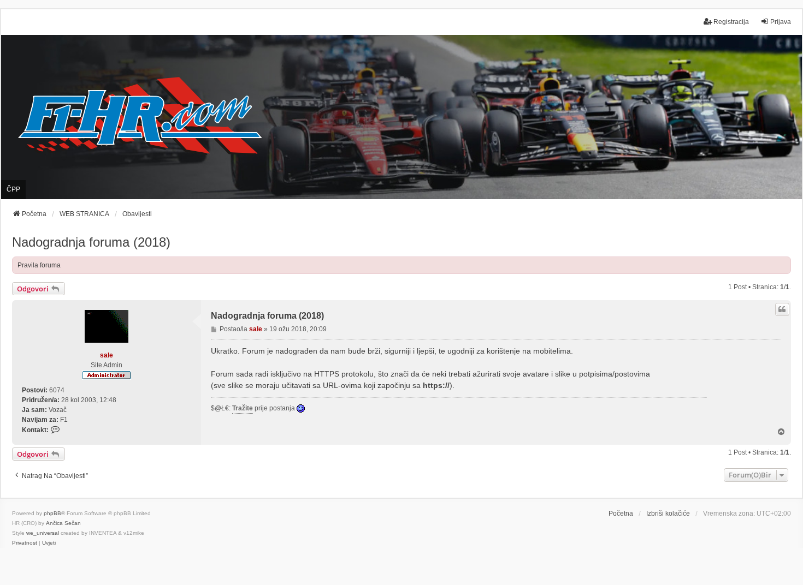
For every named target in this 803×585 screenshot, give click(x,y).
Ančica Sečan (63, 523)
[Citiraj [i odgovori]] (782, 309)
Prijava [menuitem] (780, 22)
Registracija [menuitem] (731, 22)
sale (106, 355)
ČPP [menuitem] (13, 189)
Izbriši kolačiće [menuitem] (668, 513)
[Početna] (401, 117)
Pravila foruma (39, 265)
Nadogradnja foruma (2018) (91, 242)
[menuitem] (24, 543)
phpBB (52, 513)
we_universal (42, 533)
